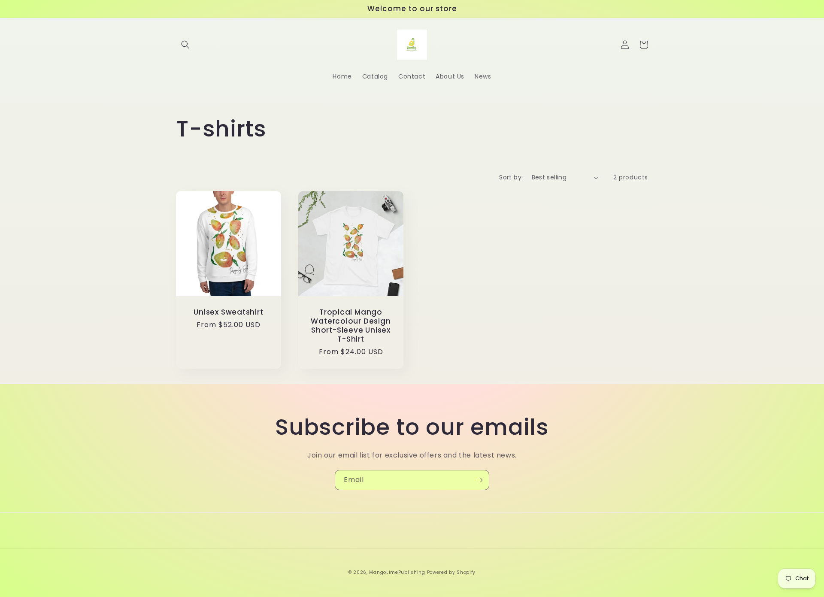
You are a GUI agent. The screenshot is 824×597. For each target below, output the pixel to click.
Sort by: (511, 177)
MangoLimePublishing (397, 572)
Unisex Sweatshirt (228, 312)
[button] (185, 44)
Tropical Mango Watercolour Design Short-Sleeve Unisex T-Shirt (351, 325)
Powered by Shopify (451, 572)
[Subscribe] (479, 480)
